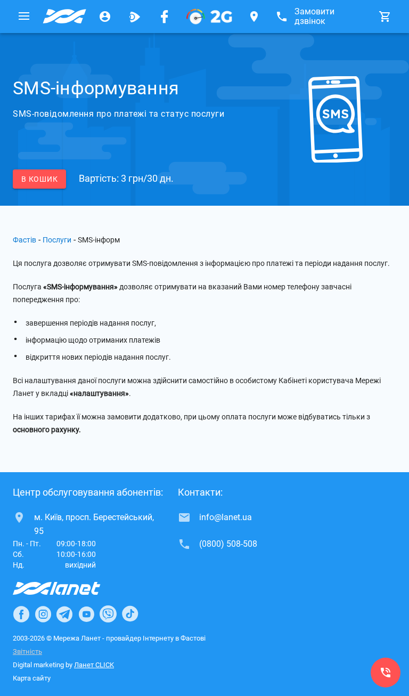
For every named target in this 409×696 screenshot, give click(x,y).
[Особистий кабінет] (105, 16)
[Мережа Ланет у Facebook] (164, 16)
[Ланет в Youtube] (86, 613)
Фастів (24, 240)
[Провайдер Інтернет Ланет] (69, 588)
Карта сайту (32, 678)
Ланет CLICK (94, 665)
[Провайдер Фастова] (64, 16)
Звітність (27, 651)
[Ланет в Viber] (108, 613)
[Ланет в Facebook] (21, 613)
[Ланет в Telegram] (64, 613)
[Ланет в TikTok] (129, 613)
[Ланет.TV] (135, 16)
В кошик (39, 179)
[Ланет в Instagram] (43, 613)
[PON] (209, 16)
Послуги (57, 240)
